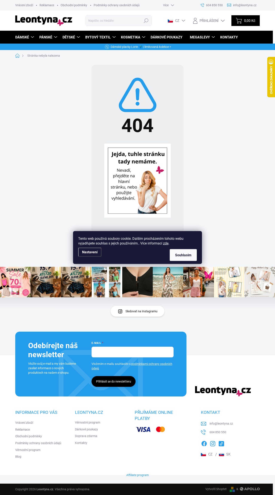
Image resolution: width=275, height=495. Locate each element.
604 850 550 (217, 432)
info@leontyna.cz (221, 423)
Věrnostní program (27, 450)
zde (165, 243)
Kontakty (81, 443)
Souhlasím (183, 255)
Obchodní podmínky (74, 5)
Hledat (146, 20)
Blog (18, 456)
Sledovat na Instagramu (141, 311)
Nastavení (90, 252)
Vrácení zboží (24, 5)
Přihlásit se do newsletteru (113, 381)
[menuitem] (25, 37)
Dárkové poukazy (86, 429)
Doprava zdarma (86, 436)
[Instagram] (212, 443)
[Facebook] (204, 443)
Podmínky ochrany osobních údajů (117, 5)
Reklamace (47, 5)
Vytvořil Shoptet (216, 489)
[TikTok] (221, 443)
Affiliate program (137, 475)
